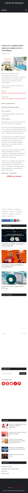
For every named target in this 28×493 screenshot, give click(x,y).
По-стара (23, 333)
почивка (10, 209)
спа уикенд (19, 211)
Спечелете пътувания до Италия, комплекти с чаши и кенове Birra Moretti (17, 440)
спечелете (4, 213)
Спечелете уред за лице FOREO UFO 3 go (13, 287)
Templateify (10, 490)
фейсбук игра (11, 216)
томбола (11, 213)
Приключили (17, 209)
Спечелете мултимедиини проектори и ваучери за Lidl (17, 448)
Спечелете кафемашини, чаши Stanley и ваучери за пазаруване (17, 425)
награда (4, 209)
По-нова (4, 333)
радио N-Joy (5, 211)
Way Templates (21, 490)
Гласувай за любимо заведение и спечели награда (13, 245)
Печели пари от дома (6, 466)
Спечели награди (14, 3)
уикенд (4, 216)
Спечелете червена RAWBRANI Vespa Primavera (12, 266)
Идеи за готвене (5, 473)
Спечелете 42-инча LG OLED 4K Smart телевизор (17, 433)
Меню (5, 10)
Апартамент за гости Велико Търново (10, 468)
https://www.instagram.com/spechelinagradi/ (14, 98)
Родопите (12, 211)
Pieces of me (4, 471)
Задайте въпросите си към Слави (16, 455)
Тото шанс (17, 213)
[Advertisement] (14, 30)
